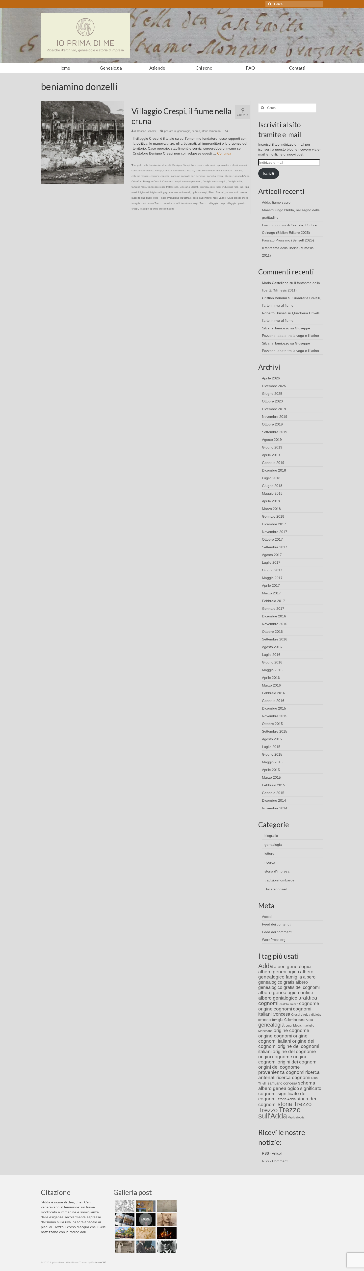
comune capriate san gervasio (188, 176)
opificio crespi (199, 192)
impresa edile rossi (210, 186)
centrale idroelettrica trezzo (178, 170)
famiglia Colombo (284, 1020)
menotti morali (182, 192)
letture (269, 853)
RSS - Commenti (275, 1161)
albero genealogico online (285, 992)
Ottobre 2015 (272, 724)
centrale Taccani (232, 170)
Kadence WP (98, 1262)
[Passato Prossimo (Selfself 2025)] (123, 1219)
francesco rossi (156, 186)
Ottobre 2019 (272, 424)
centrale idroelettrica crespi (146, 170)
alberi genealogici (292, 966)
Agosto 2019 (272, 440)
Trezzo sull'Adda (279, 1113)
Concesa (281, 1014)
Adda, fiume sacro (276, 202)
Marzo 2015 (271, 777)
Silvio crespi (234, 197)
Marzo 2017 (271, 593)
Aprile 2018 (271, 501)
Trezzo (203, 203)
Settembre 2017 (274, 547)
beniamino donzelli (160, 165)
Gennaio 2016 (273, 701)
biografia (271, 836)
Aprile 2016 (271, 678)
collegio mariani (140, 176)
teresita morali (172, 203)
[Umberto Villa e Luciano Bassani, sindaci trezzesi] (145, 1247)
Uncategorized (275, 889)
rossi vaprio (219, 197)
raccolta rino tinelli (141, 197)
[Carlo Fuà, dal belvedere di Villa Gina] (123, 1233)
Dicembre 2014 (274, 800)
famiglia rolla (235, 181)
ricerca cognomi (293, 1077)
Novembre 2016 (274, 624)
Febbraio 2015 (273, 785)
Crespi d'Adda (242, 176)
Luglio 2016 (271, 655)
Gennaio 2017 (273, 608)
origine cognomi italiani (283, 1038)
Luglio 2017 (271, 562)
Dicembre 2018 (274, 470)
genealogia (183, 131)
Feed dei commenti (277, 932)
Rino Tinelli (159, 197)
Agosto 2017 (272, 555)
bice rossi (196, 165)
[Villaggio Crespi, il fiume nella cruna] (82, 142)
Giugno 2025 (272, 394)
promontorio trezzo (236, 192)
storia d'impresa (211, 131)
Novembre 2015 (274, 716)
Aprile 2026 (271, 378)
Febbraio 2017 (273, 601)
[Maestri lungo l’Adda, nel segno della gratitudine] (145, 1206)
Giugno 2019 (272, 447)
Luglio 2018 (271, 478)
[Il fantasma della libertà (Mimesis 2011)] (145, 1219)
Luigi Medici (294, 1025)
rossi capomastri (202, 197)
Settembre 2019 (274, 432)
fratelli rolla (172, 186)
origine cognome (291, 1030)
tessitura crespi (189, 203)
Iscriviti (268, 173)
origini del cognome (279, 1067)
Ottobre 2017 (272, 539)
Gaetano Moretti (189, 186)
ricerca (196, 131)
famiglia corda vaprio (214, 181)
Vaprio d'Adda (296, 1117)
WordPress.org (274, 940)
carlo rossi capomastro (216, 165)
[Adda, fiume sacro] (123, 1206)
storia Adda (287, 1099)
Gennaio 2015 (273, 793)
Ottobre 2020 (272, 401)
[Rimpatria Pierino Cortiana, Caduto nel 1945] (166, 1219)
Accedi (267, 917)
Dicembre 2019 (274, 409)
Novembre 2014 (274, 808)
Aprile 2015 (271, 770)
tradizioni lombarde (279, 880)
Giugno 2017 (272, 570)
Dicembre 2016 (274, 616)
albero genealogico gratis (286, 980)
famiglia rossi (138, 186)
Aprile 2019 (271, 455)
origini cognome (275, 1056)
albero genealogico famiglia (285, 974)
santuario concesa (282, 1083)
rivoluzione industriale (179, 197)
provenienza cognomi (281, 1072)
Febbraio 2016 (273, 693)
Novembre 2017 (274, 532)
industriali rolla (230, 186)
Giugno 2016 (272, 662)
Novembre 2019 (274, 417)
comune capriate (160, 176)
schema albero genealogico (286, 1085)
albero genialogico (277, 998)
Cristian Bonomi (146, 131)
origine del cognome (294, 1051)
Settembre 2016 (274, 639)
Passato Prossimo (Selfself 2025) (288, 240)
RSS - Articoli (272, 1153)
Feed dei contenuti (276, 924)
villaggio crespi (217, 203)
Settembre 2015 (274, 731)
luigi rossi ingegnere (161, 192)
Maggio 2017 (272, 578)
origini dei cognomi (297, 1061)
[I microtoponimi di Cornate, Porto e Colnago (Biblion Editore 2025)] (166, 1206)
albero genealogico (278, 971)
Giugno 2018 (272, 486)
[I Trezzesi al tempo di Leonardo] (145, 1233)
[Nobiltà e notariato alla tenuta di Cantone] (123, 1247)
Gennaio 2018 (273, 516)
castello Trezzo (289, 1004)
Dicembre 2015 (274, 708)
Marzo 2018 (271, 509)
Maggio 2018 (272, 493)
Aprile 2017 (271, 585)
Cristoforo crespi (171, 181)
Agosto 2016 (272, 647)
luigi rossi (143, 192)
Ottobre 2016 (272, 632)
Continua (224, 153)
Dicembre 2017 (274, 524)
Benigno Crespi (181, 165)
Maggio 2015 (272, 762)
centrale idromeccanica (209, 170)
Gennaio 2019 (273, 463)
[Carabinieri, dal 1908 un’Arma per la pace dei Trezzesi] (166, 1247)
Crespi (228, 176)
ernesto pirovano (191, 181)
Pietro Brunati (216, 192)
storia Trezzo (155, 203)
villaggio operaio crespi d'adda (157, 208)
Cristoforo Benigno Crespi (146, 181)
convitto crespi (215, 176)
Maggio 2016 (272, 670)
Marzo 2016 (271, 685)
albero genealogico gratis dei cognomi (289, 985)
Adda (265, 965)
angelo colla (141, 165)
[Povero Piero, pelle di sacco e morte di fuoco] (166, 1233)
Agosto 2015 (272, 739)
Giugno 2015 (272, 754)
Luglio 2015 (271, 747)
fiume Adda (305, 1019)
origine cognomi (275, 1035)
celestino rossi (239, 165)
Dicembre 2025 (274, 386)
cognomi (283, 1008)
